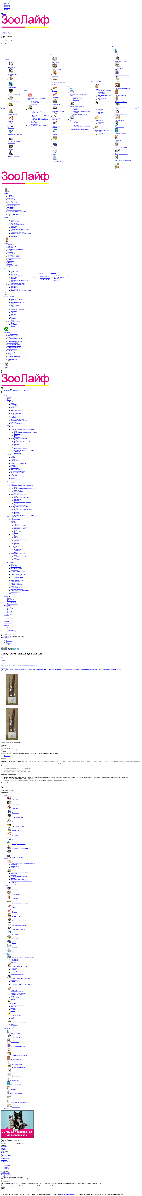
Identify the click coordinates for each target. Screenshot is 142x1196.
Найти (2, 1188)
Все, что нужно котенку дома (22, 441)
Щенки (13, 484)
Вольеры (92, 669)
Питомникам (4, 1161)
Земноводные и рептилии (21, 556)
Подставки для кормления (69, 669)
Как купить (10, 599)
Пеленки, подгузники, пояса (24, 669)
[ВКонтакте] (2, 649)
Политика (3, 1149)
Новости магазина (7, 1142)
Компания (10, 608)
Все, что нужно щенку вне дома (23, 509)
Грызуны (16, 524)
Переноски (115, 669)
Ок (122, 1194)
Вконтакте (9, 641)
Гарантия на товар (6, 1155)
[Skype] (15, 649)
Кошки (12, 403)
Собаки (13, 457)
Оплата (3, 1152)
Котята (12, 428)
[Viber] (11, 649)
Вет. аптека (14, 565)
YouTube (8, 645)
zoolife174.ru (16, 1183)
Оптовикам (4, 1160)
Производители (5, 1158)
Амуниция (109, 669)
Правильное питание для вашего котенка (25, 432)
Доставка (3, 1154)
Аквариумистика (18, 549)
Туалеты (34, 669)
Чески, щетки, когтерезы (83, 669)
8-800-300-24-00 (5, 32)
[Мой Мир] (6, 649)
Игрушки (39, 669)
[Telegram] (18, 649)
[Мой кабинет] (1, 371)
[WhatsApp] (13, 649)
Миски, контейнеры (56, 669)
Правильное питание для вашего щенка (25, 488)
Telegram (8, 643)
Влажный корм (11, 669)
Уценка (35, 665)
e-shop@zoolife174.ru (8, 637)
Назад (9, 397)
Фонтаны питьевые (100, 669)
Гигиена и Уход (46, 669)
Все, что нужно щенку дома (21, 497)
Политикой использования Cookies (70, 1194)
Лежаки (120, 669)
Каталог (9, 398)
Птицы (16, 537)
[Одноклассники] (4, 649)
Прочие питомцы (15, 519)
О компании (4, 1146)
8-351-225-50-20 (5, 33)
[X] (9, 649)
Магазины (3, 1148)
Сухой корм (4, 669)
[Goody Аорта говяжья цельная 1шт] (12, 705)
